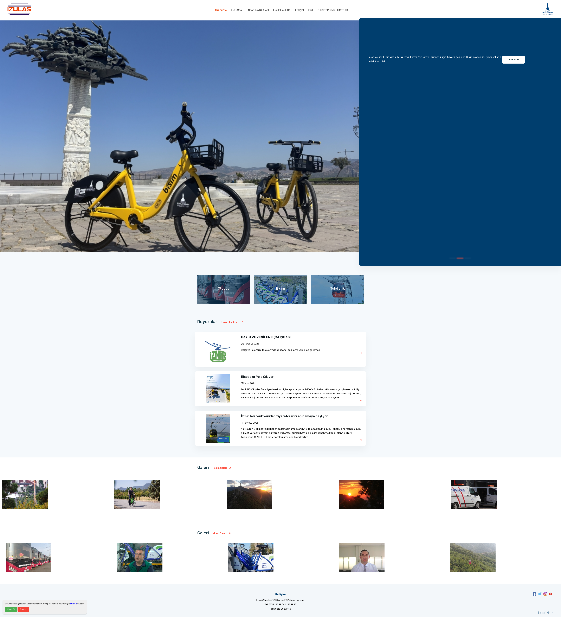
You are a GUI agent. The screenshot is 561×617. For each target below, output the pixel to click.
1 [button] (450, 259)
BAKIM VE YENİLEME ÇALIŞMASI (266, 337)
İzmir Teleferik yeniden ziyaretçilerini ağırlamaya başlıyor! (285, 416)
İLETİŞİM (299, 10)
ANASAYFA (221, 10)
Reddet (23, 609)
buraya (73, 604)
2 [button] (458, 259)
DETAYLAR (514, 59)
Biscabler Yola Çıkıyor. (257, 377)
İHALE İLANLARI (281, 10)
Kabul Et (11, 609)
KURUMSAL (237, 10)
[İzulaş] (19, 9)
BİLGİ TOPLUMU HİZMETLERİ (333, 10)
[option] (280, 141)
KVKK (311, 10)
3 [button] (465, 259)
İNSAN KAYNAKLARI (258, 10)
